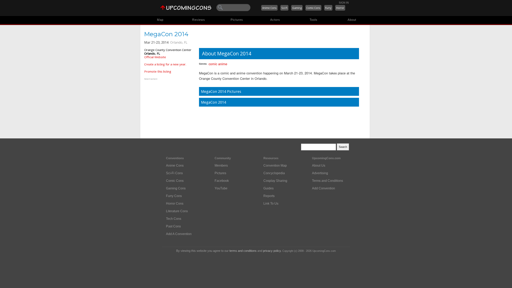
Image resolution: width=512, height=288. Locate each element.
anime (222, 63)
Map (160, 19)
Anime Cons (269, 8)
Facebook (222, 180)
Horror (340, 8)
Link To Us (270, 203)
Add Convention (323, 188)
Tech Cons (173, 218)
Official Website (155, 57)
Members (221, 165)
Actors (275, 19)
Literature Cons (177, 211)
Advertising (320, 173)
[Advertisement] (169, 106)
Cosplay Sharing (275, 180)
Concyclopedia (274, 173)
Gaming (297, 8)
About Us (318, 165)
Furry (328, 8)
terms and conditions (243, 250)
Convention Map (275, 165)
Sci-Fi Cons (174, 173)
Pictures (237, 19)
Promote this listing (157, 71)
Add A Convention (179, 234)
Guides (268, 188)
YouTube (221, 188)
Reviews (198, 19)
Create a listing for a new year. (165, 64)
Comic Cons (313, 8)
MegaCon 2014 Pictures (221, 91)
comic (213, 63)
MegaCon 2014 (213, 102)
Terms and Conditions (327, 180)
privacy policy (272, 250)
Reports (269, 196)
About (352, 19)
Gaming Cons (176, 188)
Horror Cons (174, 203)
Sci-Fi (284, 8)
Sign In (344, 2)
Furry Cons (174, 196)
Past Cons (173, 226)
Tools (313, 19)
